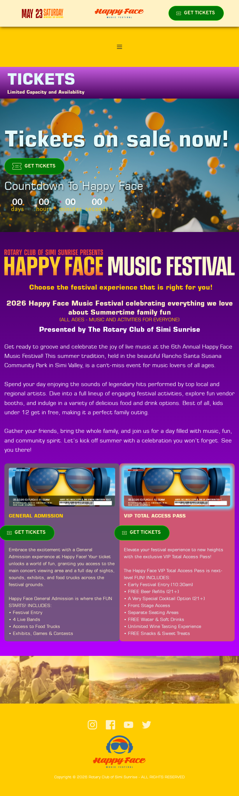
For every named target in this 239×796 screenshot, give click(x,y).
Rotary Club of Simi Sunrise (113, 776)
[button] (119, 46)
